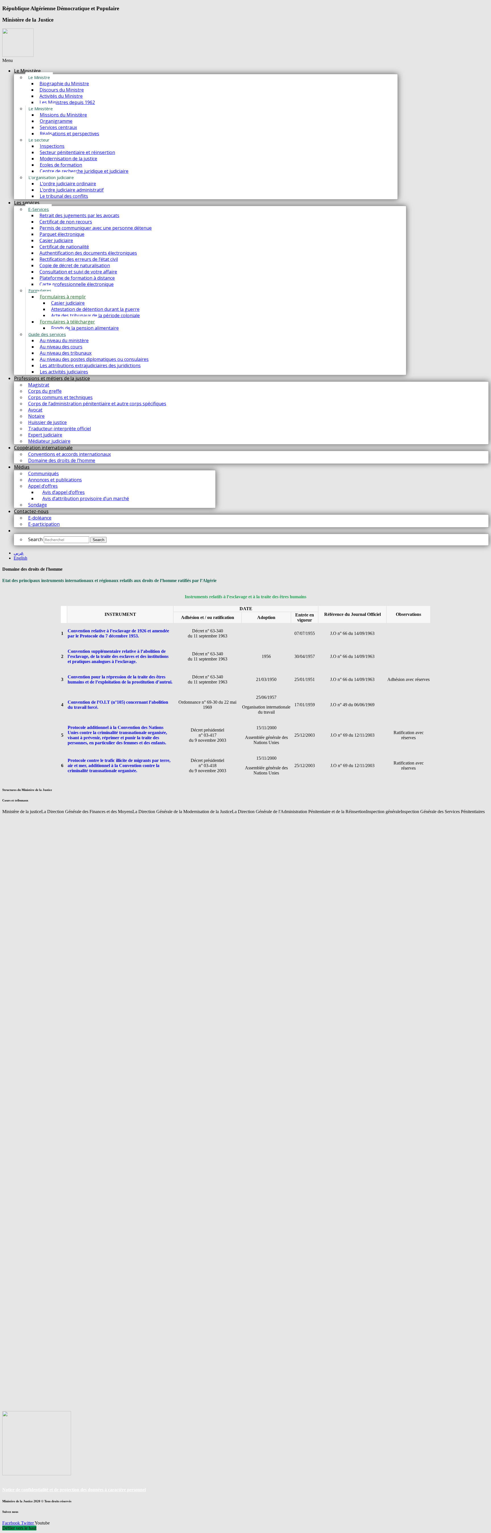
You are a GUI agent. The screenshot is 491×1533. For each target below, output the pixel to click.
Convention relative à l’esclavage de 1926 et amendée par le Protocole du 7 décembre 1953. (118, 633)
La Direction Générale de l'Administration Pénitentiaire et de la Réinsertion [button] (299, 811)
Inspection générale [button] (383, 811)
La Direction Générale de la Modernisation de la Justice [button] (182, 811)
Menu (7, 60)
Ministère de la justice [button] (21, 811)
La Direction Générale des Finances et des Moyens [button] (86, 811)
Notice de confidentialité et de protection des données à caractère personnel (74, 1489)
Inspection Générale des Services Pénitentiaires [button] (443, 811)
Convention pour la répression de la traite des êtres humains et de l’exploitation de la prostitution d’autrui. (120, 679)
